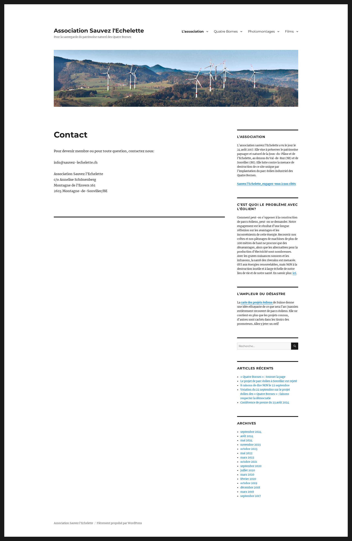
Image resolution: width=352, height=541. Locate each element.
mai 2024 (246, 440)
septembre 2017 (250, 496)
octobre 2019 (248, 483)
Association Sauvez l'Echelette (99, 30)
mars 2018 (247, 492)
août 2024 (246, 436)
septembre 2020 (250, 466)
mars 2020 (247, 474)
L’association (193, 31)
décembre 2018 (250, 487)
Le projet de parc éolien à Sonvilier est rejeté (268, 381)
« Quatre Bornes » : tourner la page (262, 377)
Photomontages (261, 31)
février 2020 (248, 479)
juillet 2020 (247, 470)
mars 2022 (247, 457)
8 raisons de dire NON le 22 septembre (264, 385)
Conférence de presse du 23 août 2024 (264, 402)
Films (289, 31)
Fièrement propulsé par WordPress (119, 523)
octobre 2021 (248, 462)
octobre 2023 (248, 449)
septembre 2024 (250, 432)
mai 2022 (246, 453)
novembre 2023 (250, 444)
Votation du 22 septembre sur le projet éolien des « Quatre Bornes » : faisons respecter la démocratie (265, 394)
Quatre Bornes (226, 31)
